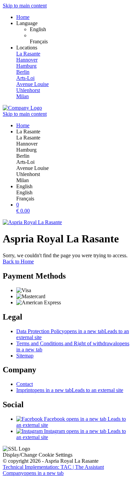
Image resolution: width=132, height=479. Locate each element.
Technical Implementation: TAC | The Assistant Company (53, 470)
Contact (24, 384)
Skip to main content (25, 5)
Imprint (69, 390)
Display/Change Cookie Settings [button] (37, 455)
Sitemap (25, 355)
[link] (79, 29)
